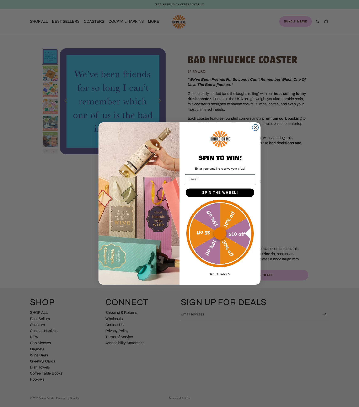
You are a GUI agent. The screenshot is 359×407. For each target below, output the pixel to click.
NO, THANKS (220, 274)
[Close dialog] (255, 127)
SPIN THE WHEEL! (220, 192)
